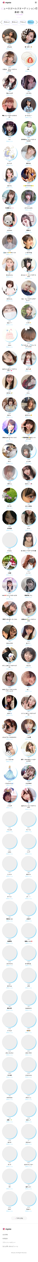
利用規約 (5, 1238)
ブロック (7, 22)
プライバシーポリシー (9, 1242)
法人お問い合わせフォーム (10, 1246)
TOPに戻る (19, 1218)
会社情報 (5, 1234)
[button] (1, 22)
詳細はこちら (9, 48)
